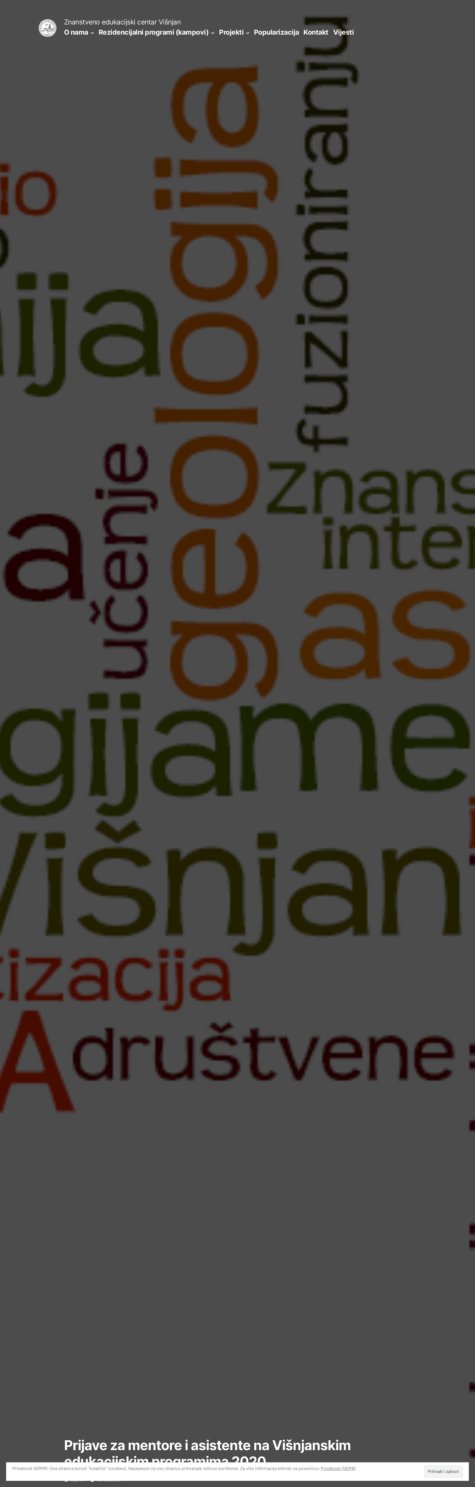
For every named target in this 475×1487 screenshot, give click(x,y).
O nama (76, 32)
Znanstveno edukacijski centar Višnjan (122, 22)
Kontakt (315, 32)
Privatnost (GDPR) (338, 1468)
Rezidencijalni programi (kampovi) (154, 32)
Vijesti (343, 32)
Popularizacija (276, 32)
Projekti (231, 32)
